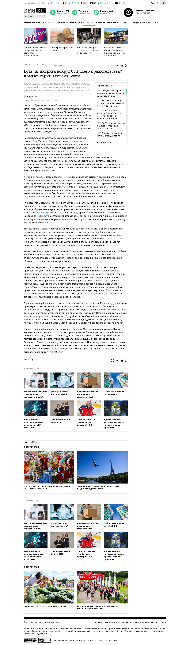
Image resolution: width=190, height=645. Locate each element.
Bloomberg (42, 212)
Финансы (74, 22)
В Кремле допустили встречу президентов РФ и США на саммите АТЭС (109, 136)
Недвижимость (141, 22)
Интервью (29, 22)
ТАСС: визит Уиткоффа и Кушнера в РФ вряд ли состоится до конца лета (111, 126)
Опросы (162, 622)
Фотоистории (31, 447)
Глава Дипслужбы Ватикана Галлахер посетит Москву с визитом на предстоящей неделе (109, 114)
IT (155, 22)
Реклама (98, 622)
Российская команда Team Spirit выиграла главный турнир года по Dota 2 (110, 103)
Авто (126, 22)
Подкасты (44, 22)
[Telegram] (122, 65)
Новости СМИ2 (30, 442)
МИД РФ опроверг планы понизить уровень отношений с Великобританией (111, 93)
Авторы (154, 622)
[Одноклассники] (126, 65)
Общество (104, 22)
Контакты (115, 622)
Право (116, 22)
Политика (89, 22)
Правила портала (141, 622)
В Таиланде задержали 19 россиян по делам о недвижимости (88, 50)
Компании (60, 22)
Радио (107, 622)
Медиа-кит (126, 622)
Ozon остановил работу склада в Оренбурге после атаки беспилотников (35, 51)
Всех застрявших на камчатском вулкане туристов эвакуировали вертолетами (115, 51)
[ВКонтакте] (117, 65)
